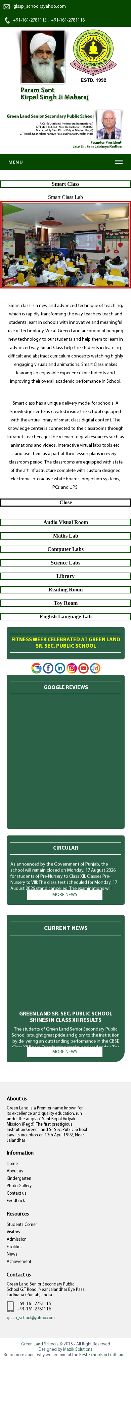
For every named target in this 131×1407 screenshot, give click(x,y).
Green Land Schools (39, 1344)
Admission (17, 1239)
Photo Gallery (19, 1186)
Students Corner (22, 1225)
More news (64, 894)
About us (15, 1171)
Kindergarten (19, 1178)
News (12, 1254)
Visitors (13, 1232)
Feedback (16, 1201)
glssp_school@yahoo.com (31, 1318)
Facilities (15, 1247)
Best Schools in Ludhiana (103, 1355)
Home (12, 1164)
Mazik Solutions (77, 1349)
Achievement (19, 1262)
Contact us (17, 1193)
